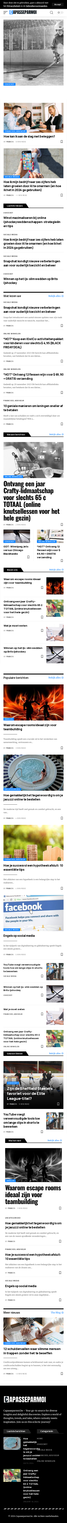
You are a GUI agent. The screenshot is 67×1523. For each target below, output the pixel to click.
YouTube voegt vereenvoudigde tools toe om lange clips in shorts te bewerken (22, 968)
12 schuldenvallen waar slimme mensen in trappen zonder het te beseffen (31, 1351)
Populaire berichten (16, 677)
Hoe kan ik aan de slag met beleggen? (29, 136)
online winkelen (12, 333)
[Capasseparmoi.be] (23, 12)
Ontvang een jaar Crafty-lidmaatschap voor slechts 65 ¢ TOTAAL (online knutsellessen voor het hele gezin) (31, 501)
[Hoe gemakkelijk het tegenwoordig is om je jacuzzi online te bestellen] (33, 773)
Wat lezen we (12, 296)
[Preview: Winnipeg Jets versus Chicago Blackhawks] (33, 53)
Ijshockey (9, 84)
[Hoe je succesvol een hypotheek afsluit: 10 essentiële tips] (33, 843)
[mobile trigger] (6, 12)
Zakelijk (9, 719)
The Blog (56, 1313)
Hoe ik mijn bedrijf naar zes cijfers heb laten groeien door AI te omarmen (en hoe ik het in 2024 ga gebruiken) (32, 186)
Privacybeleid (13, 6)
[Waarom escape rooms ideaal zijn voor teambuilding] (55, 585)
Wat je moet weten (15, 625)
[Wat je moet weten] (55, 632)
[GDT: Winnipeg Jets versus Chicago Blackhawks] (16, 536)
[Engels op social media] (33, 913)
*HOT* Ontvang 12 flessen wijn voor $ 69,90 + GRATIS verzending (48, 552)
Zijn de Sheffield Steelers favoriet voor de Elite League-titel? (30, 1093)
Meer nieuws (11, 1312)
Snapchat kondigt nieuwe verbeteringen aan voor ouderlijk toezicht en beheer (31, 263)
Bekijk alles (54, 296)
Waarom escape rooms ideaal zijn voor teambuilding (22, 581)
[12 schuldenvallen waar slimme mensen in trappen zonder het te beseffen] (33, 1331)
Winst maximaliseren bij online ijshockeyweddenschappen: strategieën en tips (31, 222)
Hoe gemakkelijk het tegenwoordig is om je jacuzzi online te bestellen (33, 797)
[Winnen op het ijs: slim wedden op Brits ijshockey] (55, 654)
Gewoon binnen (15, 1053)
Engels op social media (19, 936)
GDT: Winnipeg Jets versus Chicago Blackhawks (15, 550)
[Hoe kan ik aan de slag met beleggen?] (33, 118)
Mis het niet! (15, 1140)
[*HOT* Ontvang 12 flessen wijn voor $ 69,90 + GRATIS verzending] (50, 536)
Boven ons (12, 569)
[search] (51, 12)
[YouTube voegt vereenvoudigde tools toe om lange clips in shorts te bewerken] (55, 971)
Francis (10, 141)
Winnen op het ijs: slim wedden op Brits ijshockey (23, 649)
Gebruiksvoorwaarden (36, 6)
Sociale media (12, 176)
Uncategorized (12, 789)
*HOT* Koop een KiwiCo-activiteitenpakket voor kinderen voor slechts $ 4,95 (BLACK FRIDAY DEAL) (33, 343)
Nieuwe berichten (16, 434)
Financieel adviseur (15, 131)
